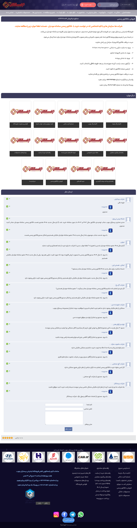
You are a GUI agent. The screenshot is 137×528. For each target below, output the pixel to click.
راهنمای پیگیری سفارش (103, 477)
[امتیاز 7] (9, 438)
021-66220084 (127, 5)
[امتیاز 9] (11, 438)
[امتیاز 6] (8, 438)
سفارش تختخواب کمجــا (124, 480)
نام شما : (89, 404)
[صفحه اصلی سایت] (14, 5)
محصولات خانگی (124, 492)
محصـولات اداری (124, 495)
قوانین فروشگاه (81, 484)
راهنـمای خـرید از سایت (103, 473)
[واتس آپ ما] (81, 515)
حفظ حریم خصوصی (81, 477)
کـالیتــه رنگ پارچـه (124, 473)
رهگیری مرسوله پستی (102, 495)
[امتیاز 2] (3, 438)
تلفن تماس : (87, 409)
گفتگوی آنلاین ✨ (68, 520)
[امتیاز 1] (2, 438)
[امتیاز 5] (6, 438)
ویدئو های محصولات (81, 480)
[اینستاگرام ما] (56, 515)
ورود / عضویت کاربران (69, 5)
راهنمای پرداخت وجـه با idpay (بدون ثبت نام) (103, 482)
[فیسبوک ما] (64, 515)
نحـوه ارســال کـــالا (103, 487)
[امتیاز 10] (12, 438)
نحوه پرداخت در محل (103, 491)
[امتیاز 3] (4, 438)
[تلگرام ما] (73, 515)
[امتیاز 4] (5, 438)
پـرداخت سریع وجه (102, 498)
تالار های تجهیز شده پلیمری (81, 473)
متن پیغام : (88, 424)
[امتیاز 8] (10, 438)
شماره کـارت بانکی (124, 477)
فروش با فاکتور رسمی (124, 488)
